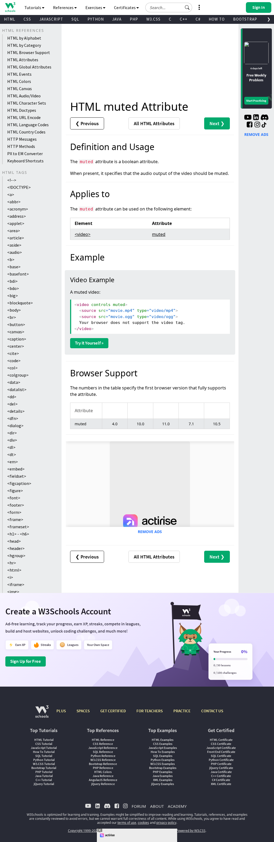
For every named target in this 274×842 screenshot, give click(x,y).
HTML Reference (103, 740)
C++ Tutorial (44, 780)
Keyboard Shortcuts (25, 160)
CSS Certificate (221, 744)
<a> (10, 194)
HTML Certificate (221, 740)
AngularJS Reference (103, 780)
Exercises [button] (94, 7)
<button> (16, 324)
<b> (10, 259)
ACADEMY (177, 806)
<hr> (11, 562)
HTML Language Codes (28, 124)
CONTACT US (212, 710)
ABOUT (157, 806)
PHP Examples (162, 772)
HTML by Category (24, 45)
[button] (187, 7)
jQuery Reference (103, 784)
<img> (13, 591)
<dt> (11, 454)
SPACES (83, 710)
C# (198, 19)
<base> (14, 266)
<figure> (15, 490)
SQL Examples (162, 756)
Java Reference (103, 776)
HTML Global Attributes (29, 67)
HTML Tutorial (44, 740)
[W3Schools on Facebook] (249, 125)
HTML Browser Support (28, 52)
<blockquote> (20, 302)
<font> (13, 497)
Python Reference (103, 756)
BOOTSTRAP (245, 19)
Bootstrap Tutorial (43, 768)
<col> (12, 367)
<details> (16, 411)
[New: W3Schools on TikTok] (264, 125)
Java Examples (163, 776)
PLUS (61, 710)
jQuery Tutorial (44, 784)
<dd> (11, 396)
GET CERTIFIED (113, 710)
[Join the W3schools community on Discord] (264, 118)
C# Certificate (221, 780)
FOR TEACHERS (149, 710)
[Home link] (10, 7)
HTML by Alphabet (24, 38)
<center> (15, 346)
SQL (75, 19)
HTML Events (19, 74)
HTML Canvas (19, 88)
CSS (27, 19)
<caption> (16, 339)
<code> (14, 360)
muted (158, 234)
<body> (14, 310)
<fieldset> (16, 476)
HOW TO (217, 19)
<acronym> (17, 209)
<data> (13, 382)
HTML (9, 19)
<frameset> (18, 526)
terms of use (126, 822)
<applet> (15, 223)
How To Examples (163, 752)
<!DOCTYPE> (19, 187)
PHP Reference (103, 768)
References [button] (63, 7)
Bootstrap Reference (103, 764)
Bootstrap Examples (162, 768)
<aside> (14, 245)
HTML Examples (162, 740)
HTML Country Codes (26, 132)
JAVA (116, 19)
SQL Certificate (221, 756)
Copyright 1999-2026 (83, 830)
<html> (14, 570)
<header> (16, 548)
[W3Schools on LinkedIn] (256, 118)
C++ (183, 19)
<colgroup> (18, 375)
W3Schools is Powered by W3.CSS (181, 830)
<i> (10, 577)
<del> (12, 404)
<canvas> (15, 331)
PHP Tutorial (43, 772)
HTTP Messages (22, 139)
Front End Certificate (221, 752)
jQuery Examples (162, 784)
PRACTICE (182, 710)
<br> (11, 317)
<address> (16, 216)
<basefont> (18, 274)
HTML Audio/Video (24, 95)
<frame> (15, 519)
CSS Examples (162, 744)
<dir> (12, 432)
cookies (143, 822)
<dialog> (15, 425)
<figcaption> (19, 483)
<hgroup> (16, 555)
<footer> (15, 505)
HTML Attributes (22, 59)
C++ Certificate (221, 776)
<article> (15, 237)
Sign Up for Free (25, 661)
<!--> (11, 180)
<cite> (13, 353)
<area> (13, 230)
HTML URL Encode (24, 117)
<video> (82, 234)
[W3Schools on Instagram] (257, 125)
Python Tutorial (44, 760)
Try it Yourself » (89, 343)
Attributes (154, 123)
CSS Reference (103, 744)
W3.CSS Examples (162, 764)
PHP (134, 19)
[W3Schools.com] (41, 714)
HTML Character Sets (26, 103)
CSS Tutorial (43, 744)
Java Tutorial (44, 776)
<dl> (11, 447)
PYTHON (95, 19)
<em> (12, 461)
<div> (12, 440)
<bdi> (12, 281)
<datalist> (16, 389)
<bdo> (13, 288)
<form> (14, 512)
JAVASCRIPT (51, 19)
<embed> (16, 469)
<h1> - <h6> (18, 534)
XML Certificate (221, 784)
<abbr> (14, 201)
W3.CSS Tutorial (44, 764)
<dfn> (12, 418)
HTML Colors (19, 81)
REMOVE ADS (150, 531)
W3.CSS (153, 19)
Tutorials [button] (33, 7)
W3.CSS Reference (103, 760)
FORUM (139, 806)
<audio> (14, 252)
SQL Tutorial (43, 756)
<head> (14, 541)
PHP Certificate (221, 764)
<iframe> (15, 584)
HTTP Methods (21, 146)
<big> (12, 295)
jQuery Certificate (221, 768)
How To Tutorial (44, 752)
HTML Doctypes (21, 110)
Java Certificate (221, 772)
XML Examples (162, 780)
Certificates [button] (125, 7)
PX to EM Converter (25, 153)
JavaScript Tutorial (44, 748)
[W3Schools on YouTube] (248, 118)
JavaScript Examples (163, 748)
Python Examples (162, 760)
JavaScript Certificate (221, 748)
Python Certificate (221, 760)
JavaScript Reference (102, 748)
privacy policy (166, 822)
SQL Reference (103, 752)
